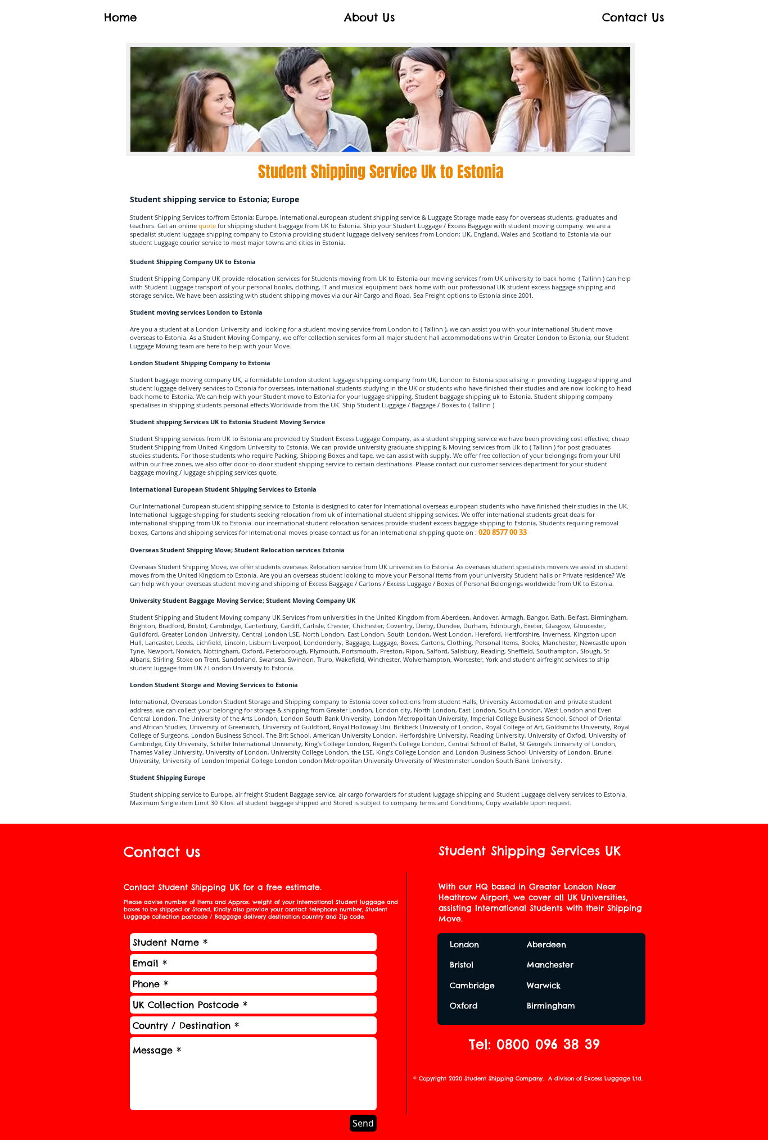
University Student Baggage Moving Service (196, 600)
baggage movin (152, 472)
